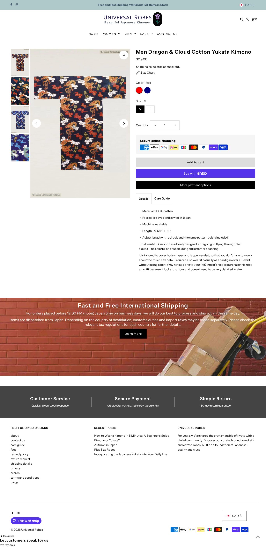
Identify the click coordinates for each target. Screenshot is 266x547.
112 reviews (7, 545)
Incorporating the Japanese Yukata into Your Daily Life (130, 454)
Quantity (142, 125)
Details (143, 198)
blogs (14, 482)
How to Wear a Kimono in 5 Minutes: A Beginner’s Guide (131, 435)
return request (20, 459)
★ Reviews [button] (7, 536)
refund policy (19, 454)
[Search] (241, 19)
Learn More (133, 333)
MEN (128, 34)
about (15, 435)
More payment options (195, 185)
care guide (18, 445)
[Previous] (36, 123)
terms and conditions (25, 477)
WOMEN (109, 34)
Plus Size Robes (104, 449)
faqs (13, 449)
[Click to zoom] (123, 55)
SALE (144, 34)
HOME (94, 34)
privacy (16, 468)
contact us (18, 440)
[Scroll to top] (257, 536)
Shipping (142, 67)
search (15, 473)
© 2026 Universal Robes (27, 529)
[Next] (123, 123)
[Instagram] (16, 5)
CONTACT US (167, 34)
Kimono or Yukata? (107, 440)
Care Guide (162, 198)
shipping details (21, 463)
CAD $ (250, 5)
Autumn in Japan (105, 445)
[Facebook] (11, 5)
